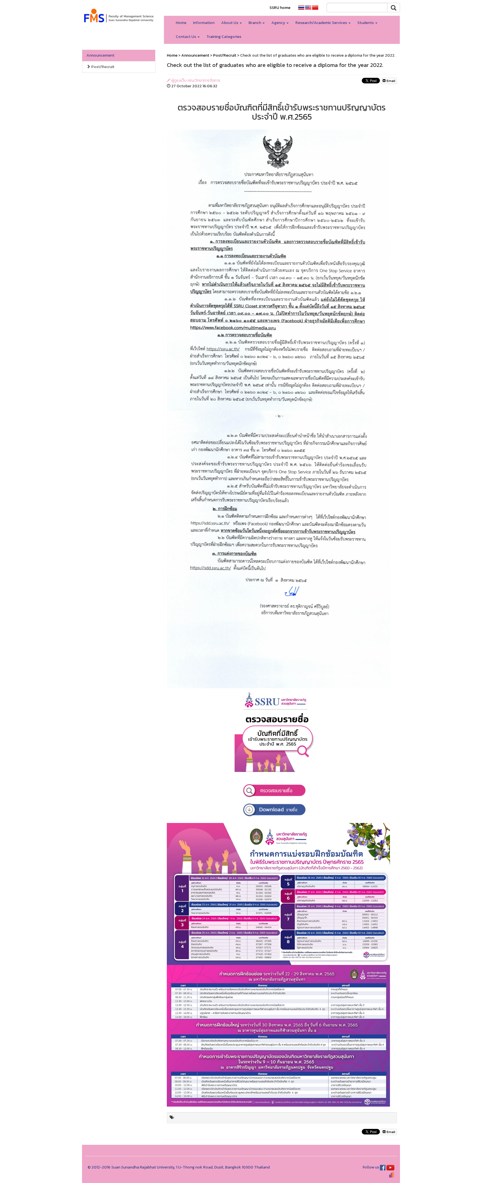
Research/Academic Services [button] (321, 23)
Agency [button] (278, 23)
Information (204, 23)
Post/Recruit (102, 67)
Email (390, 80)
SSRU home (279, 8)
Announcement (100, 55)
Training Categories (223, 37)
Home (181, 23)
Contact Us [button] (186, 37)
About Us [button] (230, 23)
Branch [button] (255, 23)
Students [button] (366, 23)
